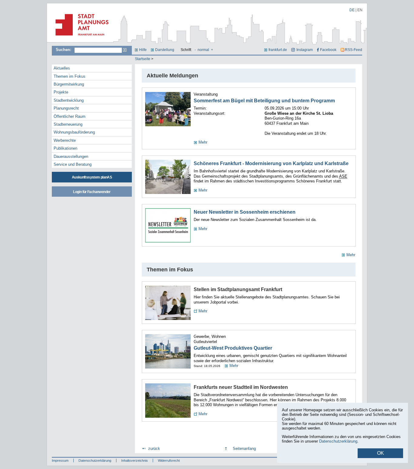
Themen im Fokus (69, 76)
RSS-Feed (353, 50)
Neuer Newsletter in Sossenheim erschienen (244, 212)
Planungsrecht (66, 108)
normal (203, 50)
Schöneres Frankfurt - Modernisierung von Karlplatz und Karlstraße (271, 163)
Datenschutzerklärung (94, 460)
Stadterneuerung (68, 124)
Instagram (304, 50)
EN (359, 10)
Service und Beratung (73, 164)
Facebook (328, 50)
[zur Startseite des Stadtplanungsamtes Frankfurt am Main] (80, 38)
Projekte (61, 92)
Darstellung (164, 50)
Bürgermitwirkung (69, 84)
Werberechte (65, 140)
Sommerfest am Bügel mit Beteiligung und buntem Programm (264, 100)
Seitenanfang (244, 448)
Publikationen (65, 148)
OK (380, 453)
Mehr (203, 142)
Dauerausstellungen (71, 156)
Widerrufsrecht (169, 460)
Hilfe (143, 50)
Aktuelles (62, 68)
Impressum (60, 460)
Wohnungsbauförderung (74, 132)
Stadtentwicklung (69, 100)
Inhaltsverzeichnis (134, 460)
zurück (154, 448)
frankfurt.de (278, 50)
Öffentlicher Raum (69, 116)
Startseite (142, 59)
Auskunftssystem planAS (92, 177)
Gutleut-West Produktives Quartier (233, 348)
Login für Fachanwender (91, 192)
